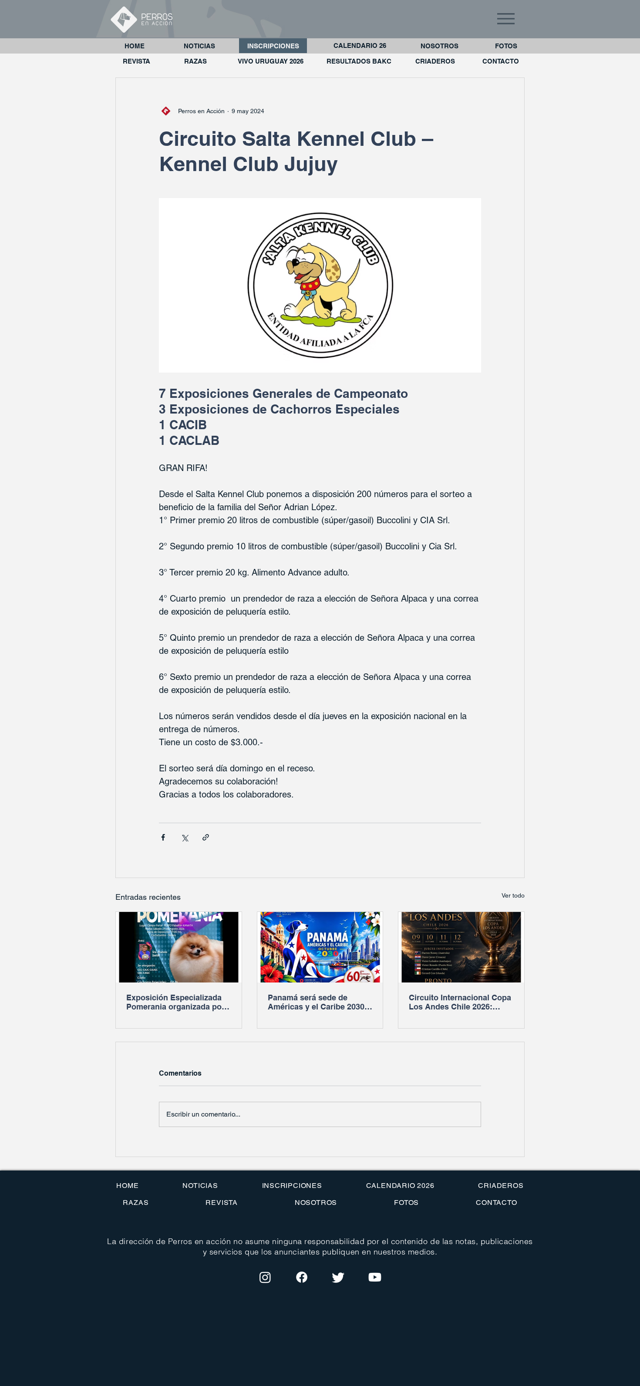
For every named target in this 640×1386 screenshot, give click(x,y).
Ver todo (513, 895)
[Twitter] (338, 1277)
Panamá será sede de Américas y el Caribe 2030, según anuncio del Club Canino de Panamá (317, 1002)
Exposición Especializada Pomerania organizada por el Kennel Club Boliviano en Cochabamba (177, 1002)
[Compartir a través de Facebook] (163, 837)
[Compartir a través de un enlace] (206, 837)
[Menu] (505, 18)
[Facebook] (301, 1277)
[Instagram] (265, 1277)
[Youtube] (374, 1277)
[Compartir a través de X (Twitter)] (184, 837)
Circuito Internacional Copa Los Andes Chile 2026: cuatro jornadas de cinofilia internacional (460, 1002)
